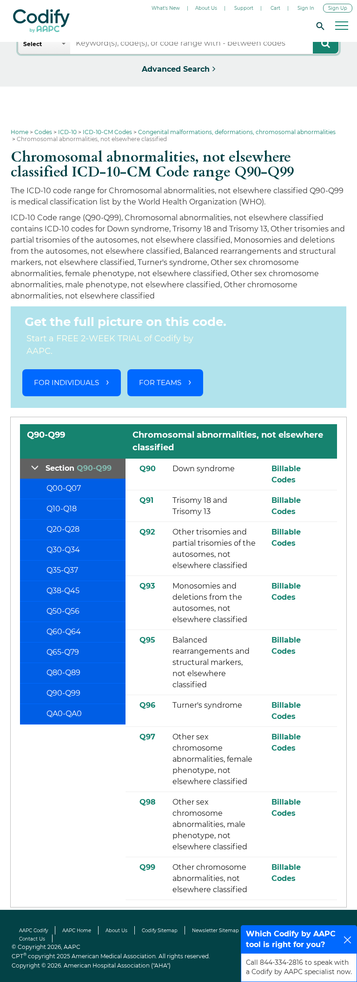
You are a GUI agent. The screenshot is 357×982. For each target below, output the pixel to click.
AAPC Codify (33, 931)
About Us (206, 8)
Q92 (147, 532)
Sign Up (337, 8)
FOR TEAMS (160, 382)
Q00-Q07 (63, 488)
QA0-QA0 (64, 713)
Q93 (147, 586)
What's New (166, 8)
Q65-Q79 (62, 652)
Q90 (147, 468)
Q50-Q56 (62, 611)
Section (79, 468)
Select (32, 44)
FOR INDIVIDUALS (66, 382)
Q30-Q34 (63, 549)
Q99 (147, 867)
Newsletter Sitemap (215, 931)
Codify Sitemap (160, 931)
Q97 (147, 736)
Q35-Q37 (62, 570)
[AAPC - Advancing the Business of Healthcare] (41, 21)
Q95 (147, 640)
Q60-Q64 (63, 631)
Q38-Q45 (62, 590)
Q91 (146, 500)
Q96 (147, 705)
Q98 (147, 802)
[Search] (318, 25)
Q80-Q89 (63, 672)
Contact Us (32, 939)
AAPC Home (76, 931)
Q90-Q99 (63, 693)
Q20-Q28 (62, 529)
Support (243, 8)
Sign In (306, 8)
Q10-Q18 (61, 508)
